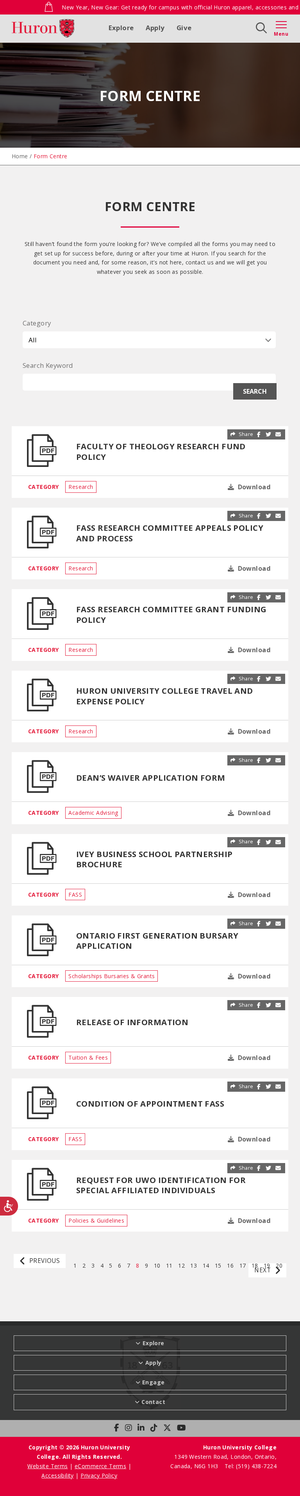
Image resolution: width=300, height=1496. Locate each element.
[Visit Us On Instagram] (128, 1428)
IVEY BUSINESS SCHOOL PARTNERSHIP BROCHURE (154, 859)
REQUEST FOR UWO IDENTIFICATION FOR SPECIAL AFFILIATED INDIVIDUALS (161, 1185)
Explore (121, 27)
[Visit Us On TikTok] (153, 1428)
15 (218, 1265)
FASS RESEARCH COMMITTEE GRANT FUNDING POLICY (171, 614)
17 (242, 1265)
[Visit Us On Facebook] (116, 1428)
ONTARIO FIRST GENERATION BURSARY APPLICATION (157, 940)
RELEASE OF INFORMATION (132, 1022)
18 (255, 1265)
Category (37, 322)
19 (267, 1265)
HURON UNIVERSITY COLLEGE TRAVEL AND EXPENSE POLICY (164, 695)
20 (279, 1265)
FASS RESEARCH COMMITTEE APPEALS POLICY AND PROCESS (169, 532)
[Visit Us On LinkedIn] (141, 1428)
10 (157, 1265)
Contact (153, 1402)
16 (230, 1265)
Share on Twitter (269, 434)
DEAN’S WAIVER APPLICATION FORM (150, 777)
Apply (155, 27)
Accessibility (57, 1475)
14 (206, 1265)
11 (169, 1265)
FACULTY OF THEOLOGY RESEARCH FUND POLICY (161, 451)
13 (193, 1265)
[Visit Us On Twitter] (167, 1428)
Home (20, 156)
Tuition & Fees (88, 1057)
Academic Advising (93, 812)
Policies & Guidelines (96, 1220)
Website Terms (47, 1466)
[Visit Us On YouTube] (181, 1428)
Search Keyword (48, 365)
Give (184, 27)
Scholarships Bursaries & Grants (111, 976)
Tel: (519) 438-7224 (251, 1466)
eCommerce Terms (100, 1466)
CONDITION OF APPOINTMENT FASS (150, 1103)
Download (253, 486)
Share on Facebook (259, 434)
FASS (75, 894)
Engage (153, 1382)
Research (80, 486)
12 (181, 1265)
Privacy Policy (98, 1475)
